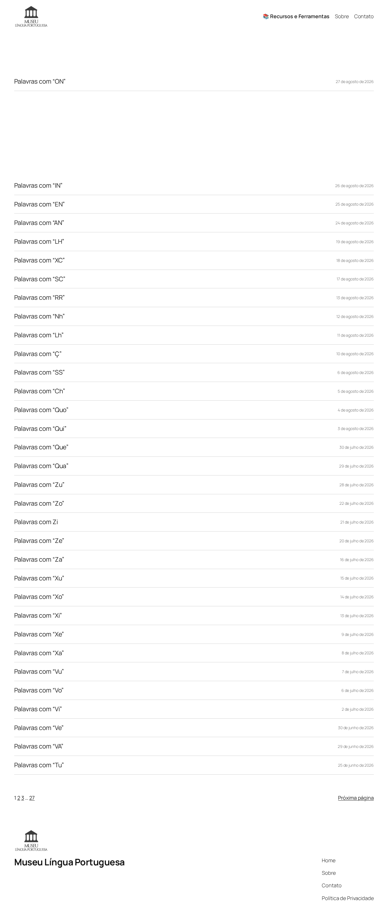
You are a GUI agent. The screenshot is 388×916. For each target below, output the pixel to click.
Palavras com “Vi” (38, 709)
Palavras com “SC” (39, 279)
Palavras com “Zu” (39, 484)
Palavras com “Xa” (39, 653)
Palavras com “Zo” (39, 503)
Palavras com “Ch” (39, 391)
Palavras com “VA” (38, 746)
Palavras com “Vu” (39, 671)
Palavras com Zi (36, 522)
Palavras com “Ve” (39, 727)
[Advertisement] (194, 133)
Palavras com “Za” (39, 559)
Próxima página (356, 797)
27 (32, 797)
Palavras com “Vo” (39, 690)
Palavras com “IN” (38, 185)
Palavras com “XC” (39, 260)
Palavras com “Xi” (38, 615)
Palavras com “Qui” (40, 428)
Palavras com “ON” (40, 81)
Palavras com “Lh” (39, 335)
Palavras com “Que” (41, 447)
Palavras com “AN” (39, 222)
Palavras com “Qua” (41, 466)
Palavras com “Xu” (39, 578)
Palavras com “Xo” (39, 596)
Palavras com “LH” (39, 241)
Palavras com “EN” (39, 204)
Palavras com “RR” (39, 297)
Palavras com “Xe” (39, 634)
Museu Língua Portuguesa (69, 862)
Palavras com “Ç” (37, 353)
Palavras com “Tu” (39, 765)
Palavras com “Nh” (39, 316)
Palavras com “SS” (39, 372)
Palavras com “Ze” (39, 540)
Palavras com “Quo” (41, 409)
